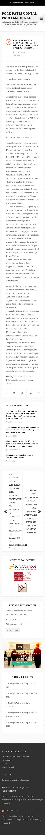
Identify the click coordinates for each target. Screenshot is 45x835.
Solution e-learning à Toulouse (15, 780)
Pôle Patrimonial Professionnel (19, 15)
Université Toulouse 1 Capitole (15, 756)
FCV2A (4, 763)
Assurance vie (24, 376)
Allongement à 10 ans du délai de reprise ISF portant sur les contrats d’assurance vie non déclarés (22, 443)
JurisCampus (7, 760)
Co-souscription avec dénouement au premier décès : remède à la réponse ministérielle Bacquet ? (22, 429)
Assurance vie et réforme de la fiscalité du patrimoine (19, 456)
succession (10, 383)
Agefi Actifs (11, 810)
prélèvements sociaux (22, 380)
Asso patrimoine (9, 767)
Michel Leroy (20, 52)
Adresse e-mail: (13, 620)
